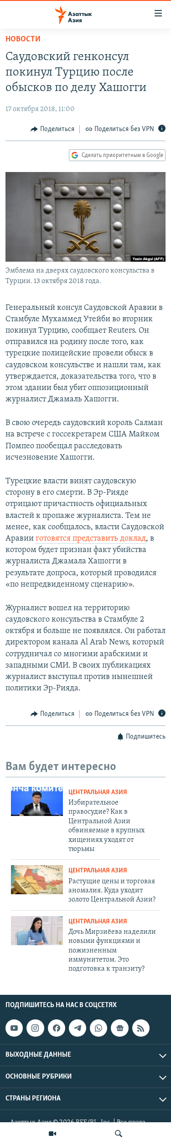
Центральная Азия (97, 792)
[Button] (52, 129)
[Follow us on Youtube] (14, 1028)
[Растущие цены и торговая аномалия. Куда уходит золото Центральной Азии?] (37, 879)
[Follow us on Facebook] (56, 1028)
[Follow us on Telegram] (77, 1028)
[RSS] (141, 1028)
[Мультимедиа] (52, 1133)
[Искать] (118, 1133)
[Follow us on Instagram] (35, 1028)
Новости (23, 39)
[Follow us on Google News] (119, 1028)
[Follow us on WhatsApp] (98, 1028)
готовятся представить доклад (91, 539)
